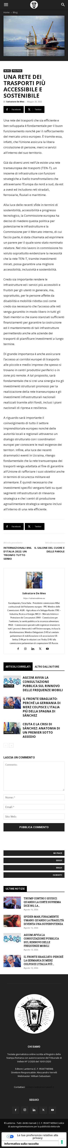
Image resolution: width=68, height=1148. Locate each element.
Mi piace (57, 853)
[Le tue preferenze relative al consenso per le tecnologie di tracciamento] (62, 1142)
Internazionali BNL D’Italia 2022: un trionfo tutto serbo (17, 553)
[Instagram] (27, 649)
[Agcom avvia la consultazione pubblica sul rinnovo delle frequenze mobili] (12, 682)
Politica (17, 71)
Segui (59, 860)
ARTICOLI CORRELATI (18, 666)
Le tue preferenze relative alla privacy (37, 1136)
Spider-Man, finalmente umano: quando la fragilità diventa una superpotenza (44, 920)
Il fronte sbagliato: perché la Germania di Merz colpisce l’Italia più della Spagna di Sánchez (42, 707)
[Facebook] (19, 649)
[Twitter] (41, 649)
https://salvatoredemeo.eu (34, 598)
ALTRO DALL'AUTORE (47, 666)
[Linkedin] (34, 649)
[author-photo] (34, 588)
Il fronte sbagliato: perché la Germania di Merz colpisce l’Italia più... (43, 960)
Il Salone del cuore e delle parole (49, 549)
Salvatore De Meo (15, 101)
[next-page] (11, 745)
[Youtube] (49, 649)
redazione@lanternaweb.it (40, 1087)
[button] (6, 4)
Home (6, 12)
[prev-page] (5, 745)
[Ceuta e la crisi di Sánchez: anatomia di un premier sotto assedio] (12, 728)
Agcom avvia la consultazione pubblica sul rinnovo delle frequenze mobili (43, 684)
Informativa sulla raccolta (21, 1143)
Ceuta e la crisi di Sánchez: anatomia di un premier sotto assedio (41, 730)
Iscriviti (57, 875)
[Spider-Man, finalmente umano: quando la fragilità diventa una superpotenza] (12, 921)
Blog (15, 12)
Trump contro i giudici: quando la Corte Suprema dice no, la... (42, 902)
